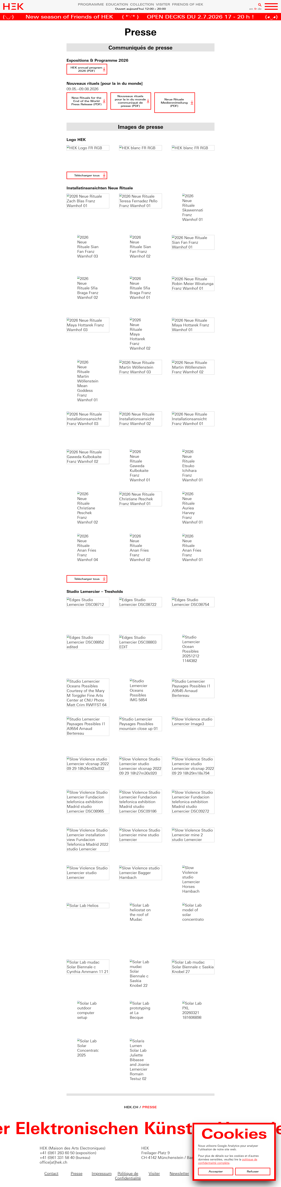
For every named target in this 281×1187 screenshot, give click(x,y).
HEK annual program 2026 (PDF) (86, 69)
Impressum (102, 1173)
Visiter (163, 4)
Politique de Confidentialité (128, 1176)
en (251, 8)
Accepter (216, 1171)
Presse (149, 1107)
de (259, 8)
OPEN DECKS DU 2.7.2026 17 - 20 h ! (166, 17)
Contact (51, 1173)
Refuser (253, 1171)
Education (117, 4)
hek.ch (131, 1107)
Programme (91, 4)
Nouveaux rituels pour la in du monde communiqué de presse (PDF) (130, 101)
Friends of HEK (187, 4)
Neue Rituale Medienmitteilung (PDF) (174, 102)
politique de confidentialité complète (227, 1161)
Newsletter (179, 1173)
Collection (142, 4)
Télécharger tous (87, 175)
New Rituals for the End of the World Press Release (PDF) (86, 101)
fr (255, 8)
